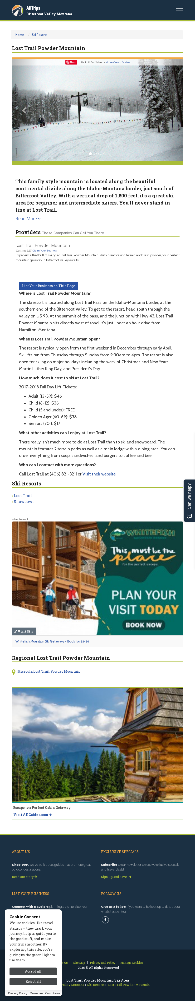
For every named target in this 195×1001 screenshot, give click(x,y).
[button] (25, 110)
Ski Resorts (39, 35)
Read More (26, 218)
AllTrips (33, 8)
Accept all (33, 971)
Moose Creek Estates (118, 62)
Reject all (33, 981)
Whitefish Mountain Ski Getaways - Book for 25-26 (52, 641)
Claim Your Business (45, 250)
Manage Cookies (131, 962)
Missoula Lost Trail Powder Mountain (49, 671)
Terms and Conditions (45, 993)
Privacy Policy (17, 993)
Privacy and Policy (102, 962)
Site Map (79, 962)
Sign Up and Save (114, 877)
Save (73, 62)
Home (19, 35)
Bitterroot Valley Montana (49, 14)
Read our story (23, 877)
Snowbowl (24, 501)
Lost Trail (23, 495)
